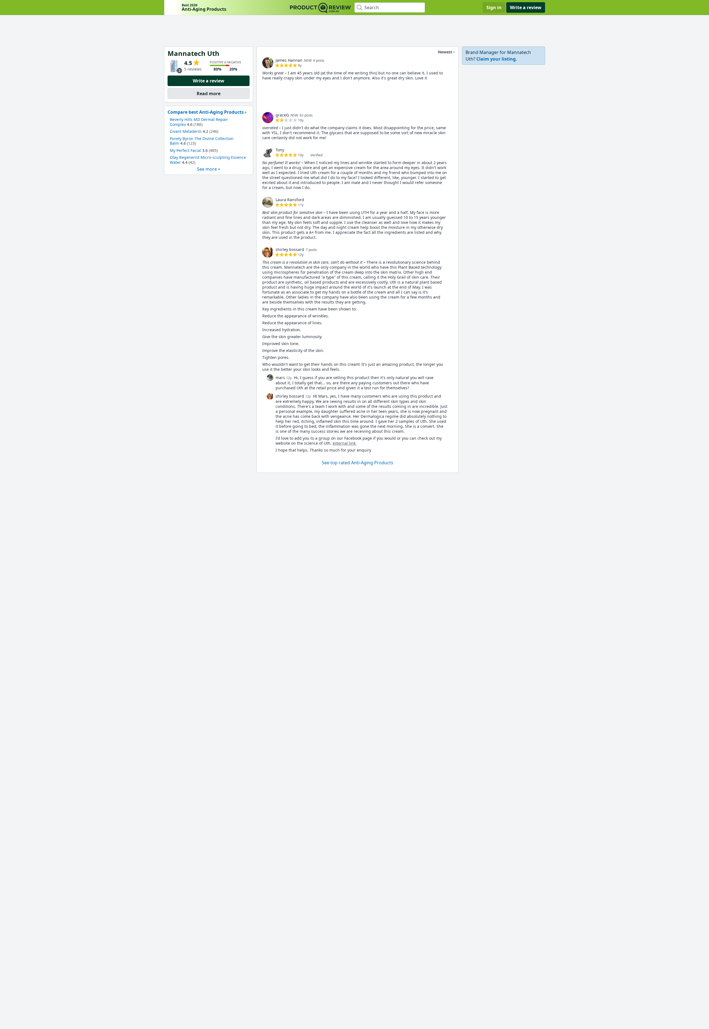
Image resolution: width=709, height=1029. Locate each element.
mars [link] (280, 377)
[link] (267, 62)
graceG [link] (282, 115)
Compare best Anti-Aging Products (206, 112)
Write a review (525, 7)
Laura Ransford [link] (290, 199)
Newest (445, 52)
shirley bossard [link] (290, 249)
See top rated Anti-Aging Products (357, 463)
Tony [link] (280, 149)
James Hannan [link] (289, 60)
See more (207, 169)
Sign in (494, 7)
